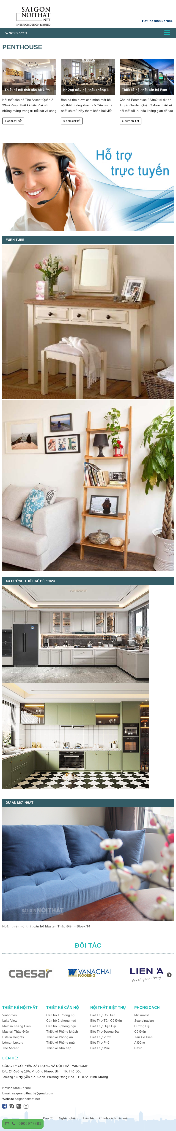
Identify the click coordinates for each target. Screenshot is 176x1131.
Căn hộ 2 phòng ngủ (61, 1020)
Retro (138, 1048)
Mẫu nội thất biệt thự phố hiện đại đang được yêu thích (46, 926)
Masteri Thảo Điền (15, 1031)
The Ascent (10, 1048)
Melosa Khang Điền (16, 1026)
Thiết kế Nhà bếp (58, 1048)
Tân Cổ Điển (143, 1037)
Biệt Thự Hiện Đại (103, 1026)
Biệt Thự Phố (99, 1042)
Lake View (9, 1020)
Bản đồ (48, 1118)
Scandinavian (144, 1020)
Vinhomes (10, 1015)
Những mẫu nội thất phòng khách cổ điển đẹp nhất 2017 (107, 89)
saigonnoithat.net (27, 1099)
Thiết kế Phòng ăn (59, 1037)
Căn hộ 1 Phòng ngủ (61, 1015)
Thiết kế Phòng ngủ (60, 1042)
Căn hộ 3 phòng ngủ (61, 1026)
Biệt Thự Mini (100, 1048)
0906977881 (30, 1124)
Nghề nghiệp (68, 1118)
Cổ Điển (140, 1031)
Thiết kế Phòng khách (62, 1031)
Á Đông (139, 1042)
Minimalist (141, 1015)
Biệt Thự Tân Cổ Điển (106, 1020)
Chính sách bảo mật (114, 1118)
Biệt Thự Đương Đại (104, 1031)
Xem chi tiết (14, 121)
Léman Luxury (12, 1042)
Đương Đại (142, 1026)
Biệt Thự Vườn (101, 1037)
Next (169, 974)
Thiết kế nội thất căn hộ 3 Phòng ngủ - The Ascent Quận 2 (50, 89)
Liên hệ (88, 1118)
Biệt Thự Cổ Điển (102, 1015)
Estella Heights (13, 1037)
